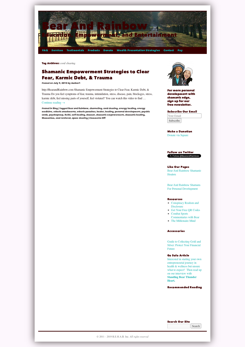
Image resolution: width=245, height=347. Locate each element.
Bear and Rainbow (78, 108)
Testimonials (75, 50)
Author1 (75, 83)
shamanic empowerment (110, 115)
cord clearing (110, 108)
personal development (127, 111)
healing (109, 111)
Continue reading (53, 102)
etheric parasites (86, 111)
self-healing (78, 115)
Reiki (67, 115)
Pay (180, 50)
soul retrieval (63, 118)
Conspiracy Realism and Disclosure (185, 204)
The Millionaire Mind (183, 220)
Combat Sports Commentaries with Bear (185, 215)
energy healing (127, 108)
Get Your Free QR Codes (185, 210)
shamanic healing (135, 115)
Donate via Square (177, 135)
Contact (169, 50)
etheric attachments (64, 111)
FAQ (45, 50)
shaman (90, 115)
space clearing (80, 118)
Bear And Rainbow (94, 26)
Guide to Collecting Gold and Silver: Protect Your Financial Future (184, 245)
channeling (96, 108)
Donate (108, 50)
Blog (55, 108)
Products (94, 50)
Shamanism (48, 118)
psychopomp (56, 115)
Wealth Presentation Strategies (138, 50)
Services (57, 50)
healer (100, 111)
